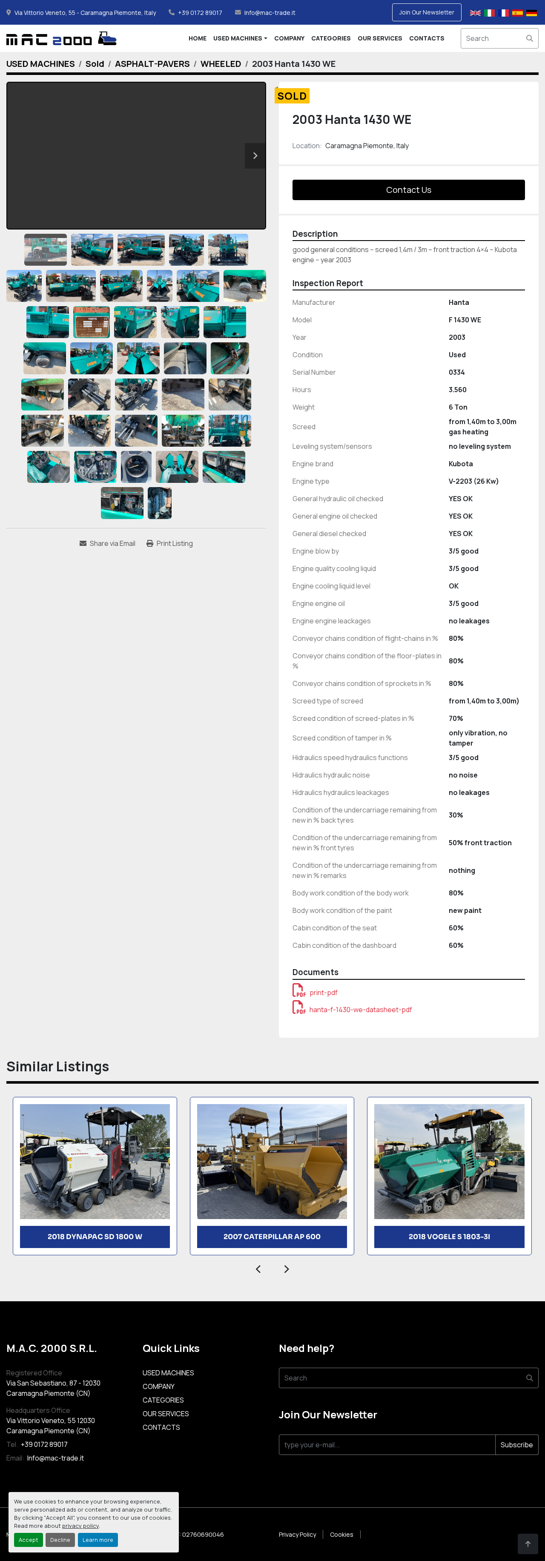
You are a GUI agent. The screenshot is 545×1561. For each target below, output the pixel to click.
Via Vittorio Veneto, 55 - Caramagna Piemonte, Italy (85, 13)
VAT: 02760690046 (196, 1534)
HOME (198, 38)
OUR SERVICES (380, 38)
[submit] (530, 38)
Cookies (341, 1534)
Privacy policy (297, 1534)
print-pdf (324, 992)
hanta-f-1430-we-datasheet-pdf (361, 1009)
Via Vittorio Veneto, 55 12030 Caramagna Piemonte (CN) (50, 1425)
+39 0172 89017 (200, 13)
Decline (60, 1540)
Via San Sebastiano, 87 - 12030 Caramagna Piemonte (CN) (53, 1388)
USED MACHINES (237, 38)
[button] (240, 38)
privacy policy (80, 1525)
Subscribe (517, 1444)
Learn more (98, 1540)
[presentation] (258, 1268)
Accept (28, 1540)
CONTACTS (427, 38)
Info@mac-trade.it (269, 13)
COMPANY (289, 38)
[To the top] (528, 1544)
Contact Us (408, 189)
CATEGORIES (331, 38)
